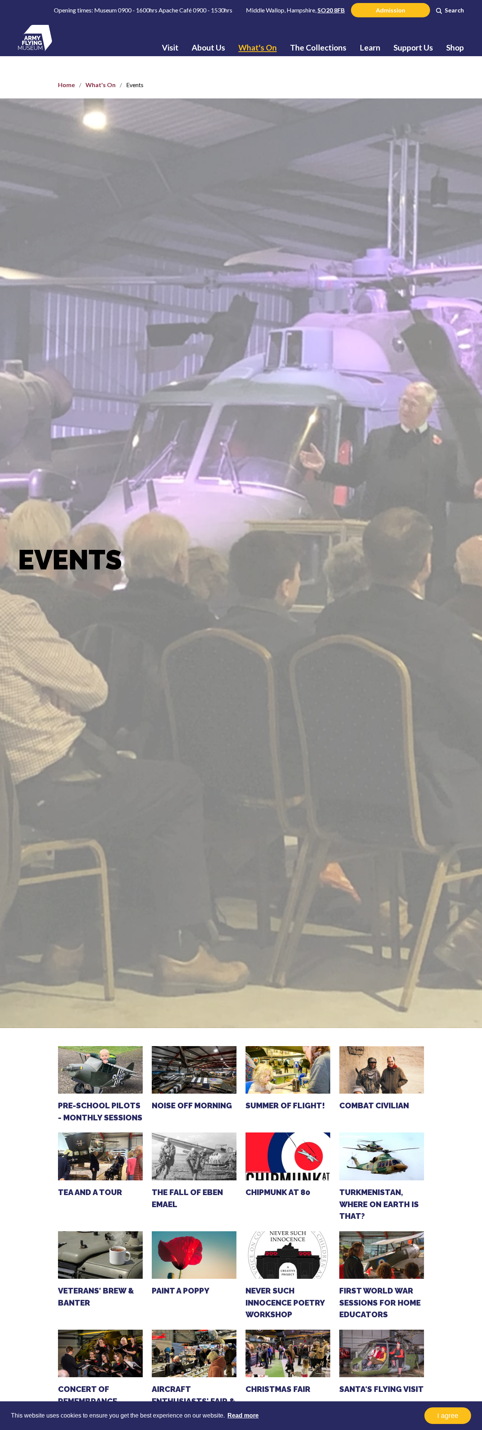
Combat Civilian (374, 1105)
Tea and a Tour (90, 1192)
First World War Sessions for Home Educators (380, 1302)
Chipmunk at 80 (278, 1192)
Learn (370, 47)
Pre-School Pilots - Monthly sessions (100, 1111)
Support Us (413, 47)
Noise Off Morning (192, 1105)
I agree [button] (447, 1415)
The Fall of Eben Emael (187, 1198)
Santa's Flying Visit (381, 1389)
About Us (208, 47)
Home (66, 84)
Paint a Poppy (180, 1290)
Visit (170, 47)
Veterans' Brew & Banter (96, 1296)
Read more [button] (243, 1415)
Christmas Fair (278, 1389)
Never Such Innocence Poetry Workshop (285, 1302)
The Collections (318, 47)
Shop (455, 47)
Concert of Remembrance (87, 1395)
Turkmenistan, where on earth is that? (379, 1204)
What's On (257, 47)
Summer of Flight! (285, 1105)
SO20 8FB (331, 10)
